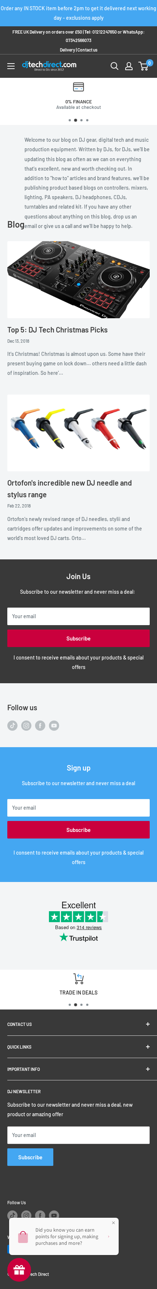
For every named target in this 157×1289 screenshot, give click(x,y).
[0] (143, 66)
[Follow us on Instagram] (26, 725)
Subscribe (78, 638)
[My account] (129, 66)
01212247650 (104, 31)
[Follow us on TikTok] (12, 725)
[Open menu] (11, 66)
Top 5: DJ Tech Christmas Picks (57, 329)
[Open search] (115, 66)
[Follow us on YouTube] (54, 725)
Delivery (67, 49)
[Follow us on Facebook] (40, 725)
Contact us (87, 49)
